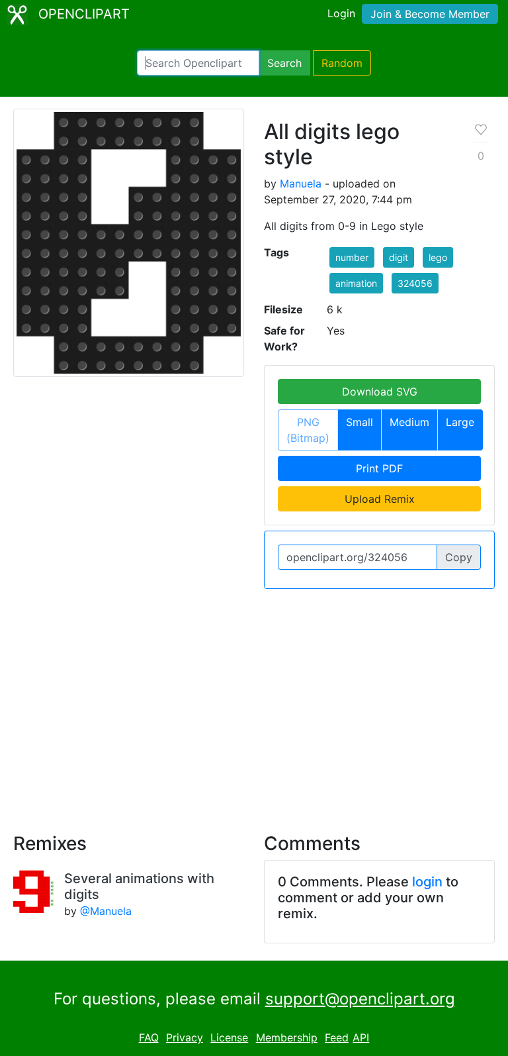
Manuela (300, 183)
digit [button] (398, 257)
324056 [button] (415, 283)
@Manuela (106, 911)
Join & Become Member (429, 14)
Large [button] (460, 422)
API (361, 1037)
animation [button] (356, 283)
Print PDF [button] (379, 468)
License (229, 1037)
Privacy (184, 1037)
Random (341, 63)
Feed (337, 1037)
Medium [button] (409, 422)
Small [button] (359, 422)
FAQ (149, 1037)
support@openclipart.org (360, 998)
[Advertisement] (254, 703)
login (427, 882)
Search (284, 63)
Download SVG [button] (379, 391)
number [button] (351, 257)
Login (341, 13)
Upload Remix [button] (380, 498)
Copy (458, 557)
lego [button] (438, 257)
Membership (287, 1037)
